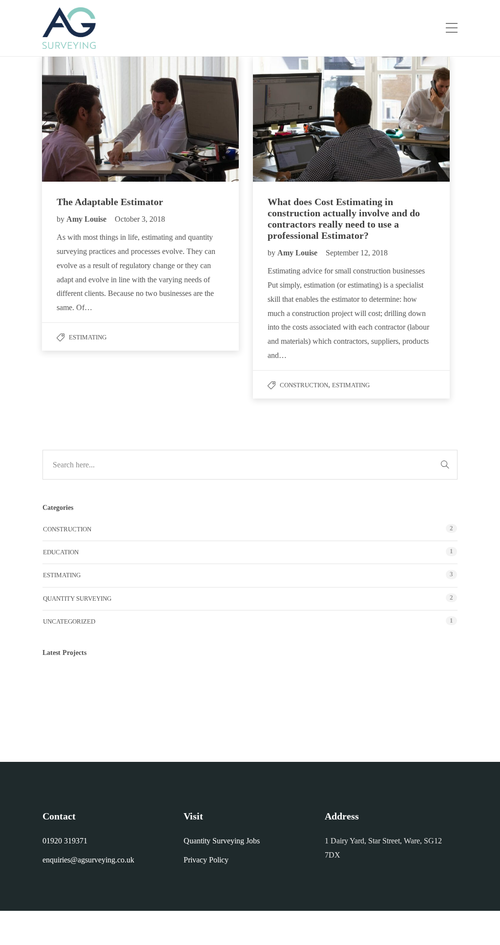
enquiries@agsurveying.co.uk (88, 860)
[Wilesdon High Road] (63, 690)
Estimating (87, 337)
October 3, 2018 (140, 219)
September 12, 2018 (357, 253)
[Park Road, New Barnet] (209, 690)
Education (61, 552)
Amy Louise (87, 219)
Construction (304, 385)
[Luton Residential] (161, 690)
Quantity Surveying (77, 598)
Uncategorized (69, 621)
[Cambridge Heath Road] (112, 690)
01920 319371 (64, 841)
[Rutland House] (258, 690)
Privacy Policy (206, 860)
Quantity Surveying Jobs (222, 841)
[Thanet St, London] (307, 690)
